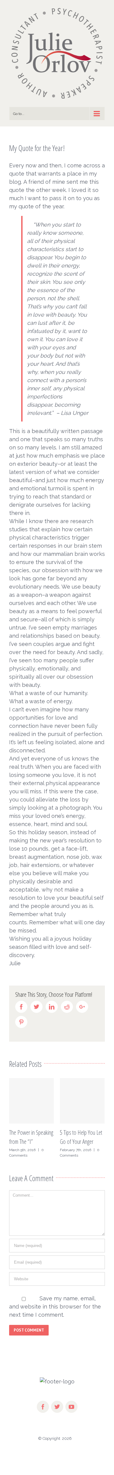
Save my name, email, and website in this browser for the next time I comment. (55, 1306)
